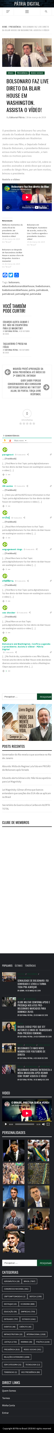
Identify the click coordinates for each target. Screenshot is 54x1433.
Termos (6, 1398)
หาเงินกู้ (6, 517)
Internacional (31, 1066)
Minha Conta (8, 1405)
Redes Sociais (37, 73)
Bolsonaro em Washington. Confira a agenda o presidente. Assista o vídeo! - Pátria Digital (26, 647)
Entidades (11, 1319)
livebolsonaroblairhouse (15, 290)
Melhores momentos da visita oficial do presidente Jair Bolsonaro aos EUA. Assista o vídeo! (12, 230)
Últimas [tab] (18, 965)
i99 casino (7, 486)
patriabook (42, 290)
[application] (27, 1113)
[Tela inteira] (48, 1124)
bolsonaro (14, 282)
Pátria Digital (27, 4)
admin (22, 990)
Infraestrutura (13, 1334)
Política (21, 974)
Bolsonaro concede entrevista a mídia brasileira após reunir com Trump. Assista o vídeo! (35, 1073)
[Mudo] (43, 1124)
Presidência (22, 73)
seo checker (8, 612)
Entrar (5, 1412)
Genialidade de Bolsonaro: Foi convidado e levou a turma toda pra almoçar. (33, 984)
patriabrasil (8, 293)
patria (32, 290)
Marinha (26, 1342)
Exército (25, 1326)
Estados (29, 1319)
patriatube (35, 293)
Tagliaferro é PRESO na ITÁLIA (15, 345)
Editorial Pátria (17, 117)
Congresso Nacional (16, 1289)
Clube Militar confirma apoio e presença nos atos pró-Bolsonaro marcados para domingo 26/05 (34, 1006)
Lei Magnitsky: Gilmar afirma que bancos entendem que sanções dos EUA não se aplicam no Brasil (26, 793)
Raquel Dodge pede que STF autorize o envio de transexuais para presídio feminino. (35, 1030)
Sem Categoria (24, 977)
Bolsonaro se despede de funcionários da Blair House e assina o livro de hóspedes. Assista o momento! (13, 255)
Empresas (28, 1311)
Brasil (11, 73)
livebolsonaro (43, 286)
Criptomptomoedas (14, 1296)
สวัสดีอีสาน (8, 581)
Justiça (10, 1342)
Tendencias (10, 1372)
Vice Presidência (30, 1372)
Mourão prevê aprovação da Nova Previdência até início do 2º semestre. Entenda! (29, 372)
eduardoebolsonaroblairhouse (18, 286)
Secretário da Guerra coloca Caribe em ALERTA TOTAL (26, 806)
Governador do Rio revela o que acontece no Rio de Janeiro (26, 756)
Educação (10, 1311)
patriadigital (22, 293)
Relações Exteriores (16, 1357)
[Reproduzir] (5, 1124)
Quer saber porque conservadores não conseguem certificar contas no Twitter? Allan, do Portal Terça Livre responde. (24, 387)
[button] (27, 722)
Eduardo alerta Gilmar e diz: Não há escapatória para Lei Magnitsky (16, 325)
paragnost (8, 454)
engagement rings (12, 549)
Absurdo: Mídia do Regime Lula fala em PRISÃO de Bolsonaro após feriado (26, 768)
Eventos (9, 1326)
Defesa (20, 999)
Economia (28, 1304)
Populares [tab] (7, 965)
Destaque (10, 1304)
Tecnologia (32, 1364)
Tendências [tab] (30, 965)
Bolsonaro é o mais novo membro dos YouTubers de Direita (31, 1051)
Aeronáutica (12, 1281)
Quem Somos (9, 1390)
